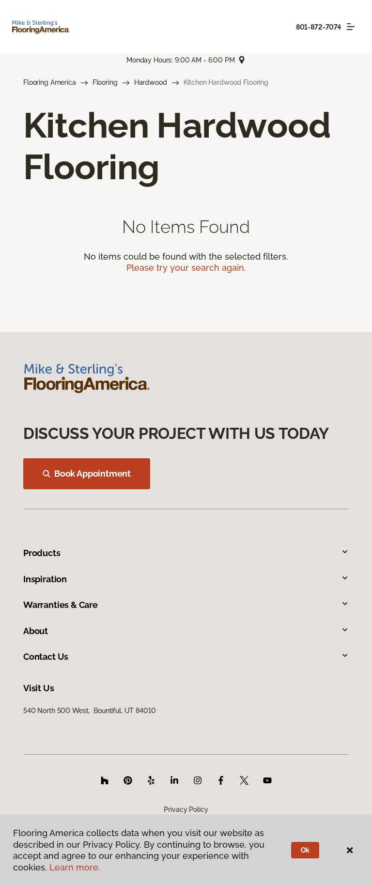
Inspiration (45, 579)
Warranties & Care (60, 605)
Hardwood (150, 82)
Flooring (105, 82)
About (35, 631)
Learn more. (74, 867)
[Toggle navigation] (350, 26)
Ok (305, 850)
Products (42, 553)
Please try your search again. (186, 268)
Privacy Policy (186, 809)
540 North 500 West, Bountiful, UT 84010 (89, 711)
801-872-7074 (318, 27)
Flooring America (49, 82)
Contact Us (45, 657)
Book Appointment (92, 473)
